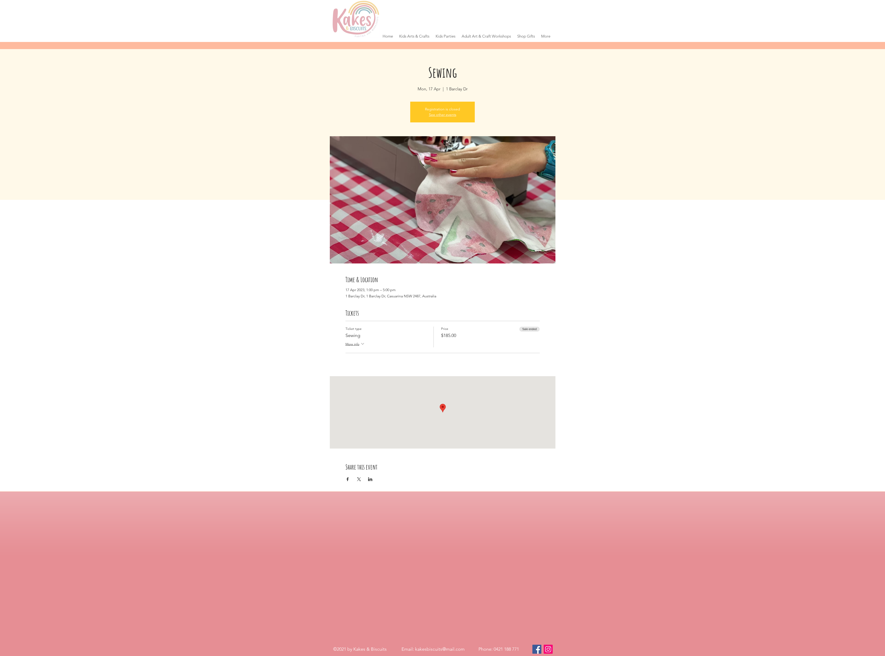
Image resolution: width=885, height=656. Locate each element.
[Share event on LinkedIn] (370, 479)
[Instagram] (548, 649)
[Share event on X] (359, 479)
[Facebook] (536, 649)
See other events (442, 114)
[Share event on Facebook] (347, 479)
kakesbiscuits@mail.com (440, 649)
